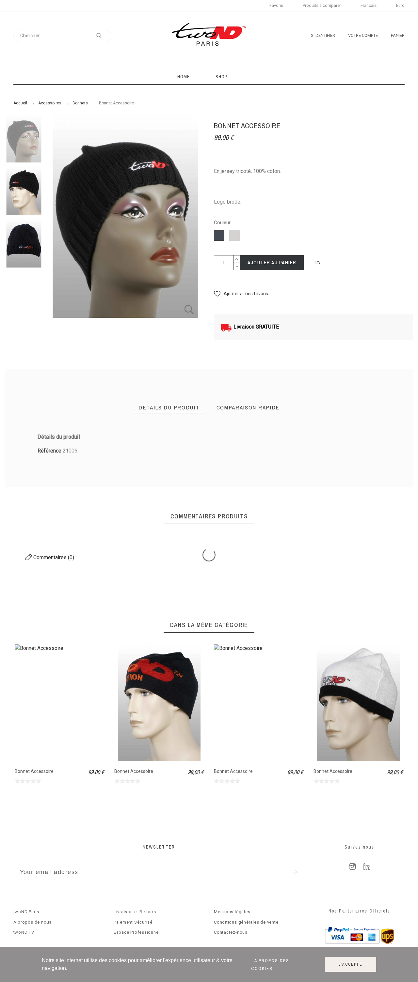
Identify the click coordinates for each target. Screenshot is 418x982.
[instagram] (352, 866)
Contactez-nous (231, 932)
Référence (50, 451)
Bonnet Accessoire (34, 771)
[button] (318, 262)
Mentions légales (232, 911)
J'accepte (350, 964)
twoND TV (23, 932)
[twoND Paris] (209, 35)
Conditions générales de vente (246, 922)
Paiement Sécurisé (133, 922)
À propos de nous (32, 922)
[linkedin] (367, 866)
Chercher (103, 35)
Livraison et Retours (135, 911)
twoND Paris (26, 911)
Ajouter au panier (272, 262)
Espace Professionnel (137, 932)
